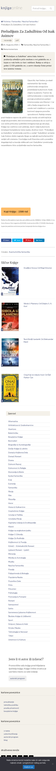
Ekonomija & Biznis (16, 472)
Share (7, 240)
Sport (10, 620)
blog (5, 740)
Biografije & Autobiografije (19, 445)
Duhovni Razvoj (14, 464)
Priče (10, 585)
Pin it (29, 240)
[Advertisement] (28, 177)
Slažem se (28, 767)
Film (10, 495)
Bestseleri (12, 441)
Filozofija (11, 499)
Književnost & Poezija (17, 542)
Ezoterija (12, 483)
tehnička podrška (11, 705)
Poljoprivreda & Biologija (18, 573)
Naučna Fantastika (41, 45)
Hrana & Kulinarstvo (16, 507)
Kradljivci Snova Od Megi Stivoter (38, 268)
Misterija (12, 554)
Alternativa (13, 421)
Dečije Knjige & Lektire (17, 448)
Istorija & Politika (15, 515)
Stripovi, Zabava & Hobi (18, 624)
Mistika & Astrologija (17, 558)
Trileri (10, 636)
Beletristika (13, 433)
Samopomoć (13, 604)
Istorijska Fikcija (15, 519)
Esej (10, 480)
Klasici (11, 526)
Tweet (18, 240)
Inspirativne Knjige (16, 511)
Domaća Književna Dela (18, 452)
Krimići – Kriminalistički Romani (21, 546)
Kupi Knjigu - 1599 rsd (16, 211)
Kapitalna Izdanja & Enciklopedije (22, 522)
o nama (7, 731)
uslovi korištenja (10, 734)
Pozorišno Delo (14, 581)
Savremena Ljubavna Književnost (22, 612)
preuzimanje (9, 702)
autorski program (17, 678)
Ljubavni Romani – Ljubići (18, 550)
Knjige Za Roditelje (16, 538)
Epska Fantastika (15, 476)
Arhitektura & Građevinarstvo (20, 425)
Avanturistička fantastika (19, 252)
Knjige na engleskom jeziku (19, 530)
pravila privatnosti (11, 708)
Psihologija (12, 593)
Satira (10, 608)
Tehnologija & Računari (18, 632)
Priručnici (12, 589)
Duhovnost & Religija (17, 468)
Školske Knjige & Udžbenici (19, 616)
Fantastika (28, 45)
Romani (11, 600)
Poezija (11, 569)
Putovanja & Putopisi (17, 597)
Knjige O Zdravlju (15, 534)
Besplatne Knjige (15, 437)
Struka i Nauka (14, 628)
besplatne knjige (11, 711)
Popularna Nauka (15, 577)
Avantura (12, 429)
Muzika (11, 561)
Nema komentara (10, 49)
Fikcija (10, 491)
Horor (10, 503)
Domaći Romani (14, 456)
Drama (11, 460)
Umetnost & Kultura (17, 639)
